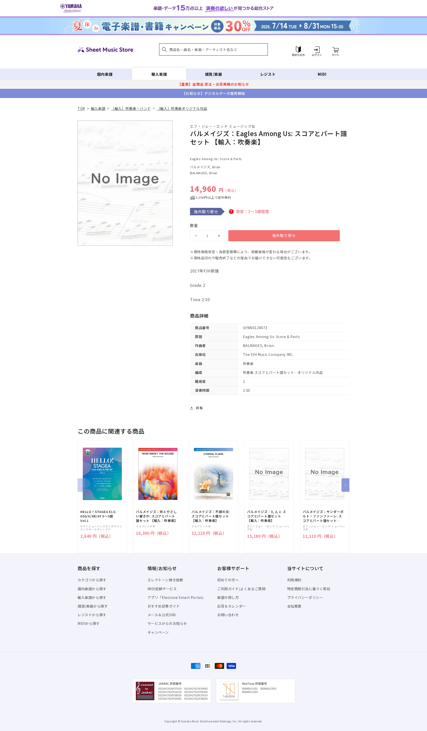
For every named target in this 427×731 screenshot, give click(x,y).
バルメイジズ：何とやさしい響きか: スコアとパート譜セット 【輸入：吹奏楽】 (157, 516)
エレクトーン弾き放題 (165, 579)
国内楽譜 (104, 74)
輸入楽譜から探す (92, 597)
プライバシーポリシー (305, 597)
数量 (194, 225)
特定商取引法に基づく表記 (308, 588)
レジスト (268, 74)
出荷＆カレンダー (231, 606)
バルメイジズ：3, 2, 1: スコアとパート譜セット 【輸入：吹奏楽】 (266, 516)
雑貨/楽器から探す (93, 606)
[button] (213, 49)
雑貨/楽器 (213, 74)
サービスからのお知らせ (167, 623)
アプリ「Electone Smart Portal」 (177, 597)
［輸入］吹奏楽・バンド (131, 108)
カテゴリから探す (92, 579)
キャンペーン (158, 632)
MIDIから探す (89, 623)
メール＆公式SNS (162, 614)
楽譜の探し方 (228, 597)
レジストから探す (92, 614)
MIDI (322, 74)
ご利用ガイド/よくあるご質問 (241, 588)
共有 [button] (199, 407)
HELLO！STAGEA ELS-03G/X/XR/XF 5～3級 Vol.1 (98, 516)
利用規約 (294, 579)
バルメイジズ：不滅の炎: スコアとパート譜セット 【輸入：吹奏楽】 (211, 516)
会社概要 (294, 606)
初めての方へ (228, 579)
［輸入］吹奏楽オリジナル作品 (182, 108)
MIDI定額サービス (162, 588)
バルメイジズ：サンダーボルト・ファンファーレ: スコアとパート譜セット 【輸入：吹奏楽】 (323, 516)
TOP (81, 108)
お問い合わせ (228, 614)
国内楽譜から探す (92, 588)
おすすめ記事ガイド (164, 606)
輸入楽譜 (159, 74)
